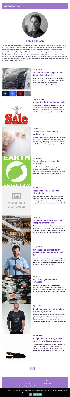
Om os (47, 386)
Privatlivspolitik (37, 394)
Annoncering (47, 383)
